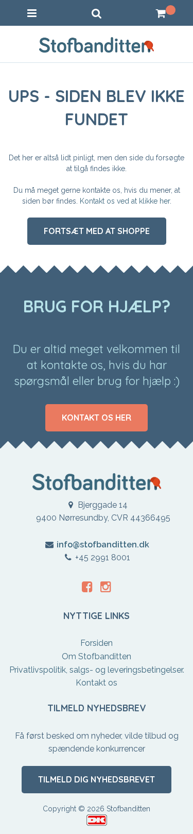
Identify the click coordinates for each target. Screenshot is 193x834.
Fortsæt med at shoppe (97, 231)
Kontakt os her (96, 417)
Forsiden (96, 643)
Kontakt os (96, 683)
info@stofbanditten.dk (103, 544)
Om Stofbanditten (96, 656)
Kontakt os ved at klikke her (125, 201)
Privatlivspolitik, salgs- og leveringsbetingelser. (96, 670)
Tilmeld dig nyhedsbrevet (96, 779)
